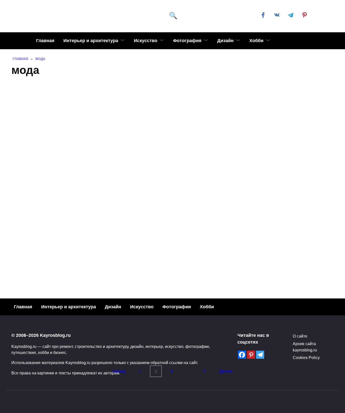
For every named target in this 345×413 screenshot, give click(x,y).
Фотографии (176, 306)
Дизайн (225, 40)
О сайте (300, 336)
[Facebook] (242, 355)
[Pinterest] (251, 355)
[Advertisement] (172, 118)
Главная (45, 40)
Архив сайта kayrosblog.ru (305, 346)
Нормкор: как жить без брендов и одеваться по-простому (292, 258)
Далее (225, 371)
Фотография (187, 40)
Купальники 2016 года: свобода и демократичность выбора (74, 253)
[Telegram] (260, 355)
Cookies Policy (306, 357)
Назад (119, 371)
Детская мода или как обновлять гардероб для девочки (209, 258)
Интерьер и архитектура (90, 40)
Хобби (256, 40)
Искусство (145, 40)
